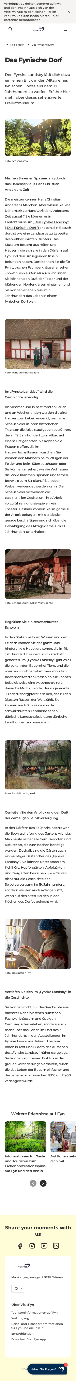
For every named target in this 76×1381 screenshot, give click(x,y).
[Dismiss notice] (68, 12)
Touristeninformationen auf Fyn (34, 1312)
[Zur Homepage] (38, 29)
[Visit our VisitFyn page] (20, 1245)
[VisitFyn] (23, 1265)
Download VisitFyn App (28, 1339)
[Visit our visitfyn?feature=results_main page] (44, 1245)
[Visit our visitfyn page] (32, 1245)
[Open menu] (65, 29)
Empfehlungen (22, 1333)
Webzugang (20, 1318)
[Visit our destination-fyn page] (56, 1245)
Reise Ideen (17, 44)
